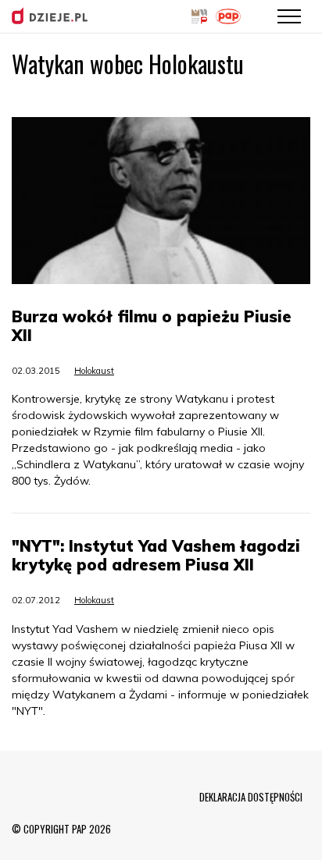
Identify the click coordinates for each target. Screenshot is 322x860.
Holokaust (94, 370)
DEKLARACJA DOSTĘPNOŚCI (250, 797)
